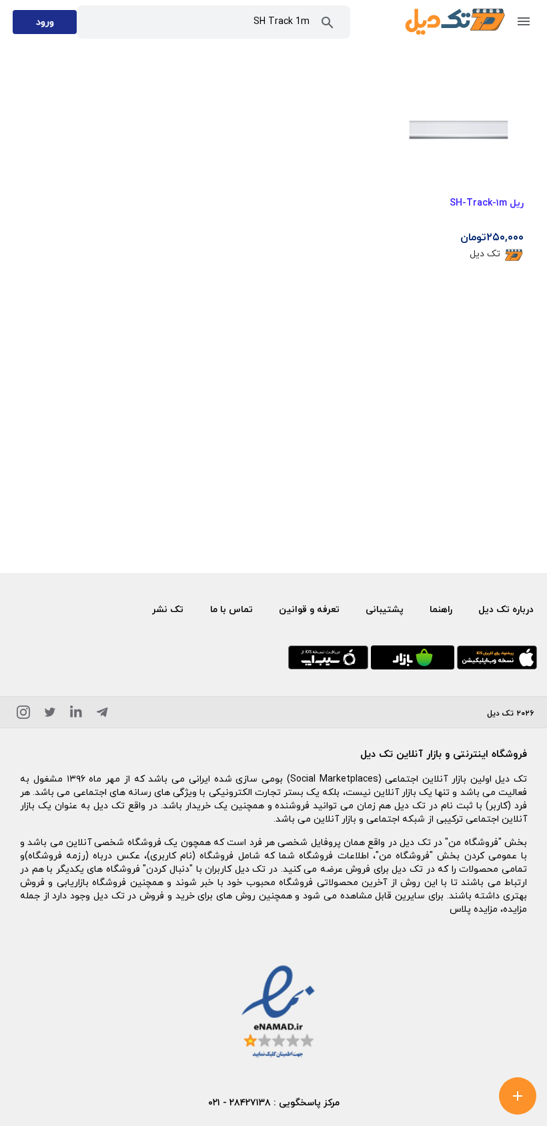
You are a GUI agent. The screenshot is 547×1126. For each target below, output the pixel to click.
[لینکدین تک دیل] (76, 714)
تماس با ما (231, 609)
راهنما (441, 609)
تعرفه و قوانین (309, 609)
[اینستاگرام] (23, 714)
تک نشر (167, 609)
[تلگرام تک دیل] (102, 714)
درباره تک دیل (506, 609)
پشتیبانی (385, 609)
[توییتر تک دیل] (50, 714)
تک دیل (485, 253)
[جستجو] (327, 25)
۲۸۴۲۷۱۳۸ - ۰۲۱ (239, 1102)
